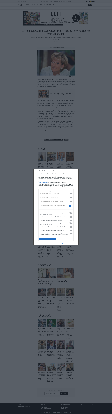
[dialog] (56, 207)
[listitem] (56, 191)
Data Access (56, 243)
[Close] (76, 171)
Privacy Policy (62, 243)
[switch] (70, 193)
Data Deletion (49, 243)
